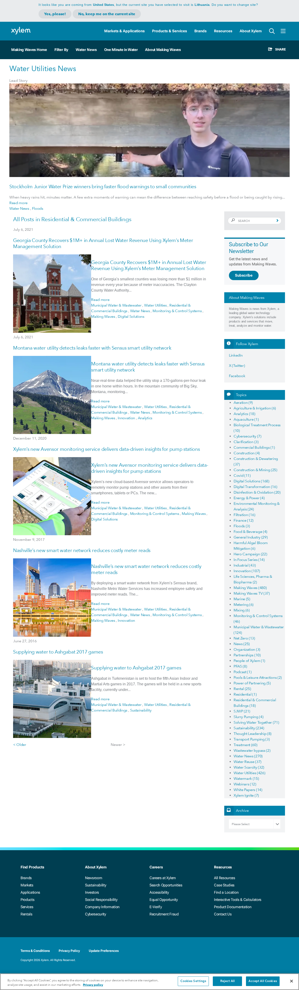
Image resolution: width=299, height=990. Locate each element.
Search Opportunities (166, 885)
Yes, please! (55, 14)
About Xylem (251, 31)
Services (27, 907)
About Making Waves (163, 49)
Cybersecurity (95, 914)
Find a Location (226, 892)
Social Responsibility (101, 899)
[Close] (291, 981)
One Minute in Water (121, 49)
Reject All (227, 981)
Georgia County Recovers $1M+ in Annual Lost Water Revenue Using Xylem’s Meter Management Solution (148, 265)
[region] (149, 981)
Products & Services (169, 31)
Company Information (102, 907)
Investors (92, 892)
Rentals (26, 914)
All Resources (224, 878)
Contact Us (223, 914)
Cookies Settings (193, 981)
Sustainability (95, 885)
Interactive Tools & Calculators (237, 899)
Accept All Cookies (263, 981)
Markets (27, 885)
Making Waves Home (29, 49)
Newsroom (93, 878)
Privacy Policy (69, 951)
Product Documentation (232, 907)
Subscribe (244, 275)
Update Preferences (104, 951)
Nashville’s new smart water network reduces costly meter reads (81, 550)
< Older (19, 744)
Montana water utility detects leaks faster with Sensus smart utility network (92, 348)
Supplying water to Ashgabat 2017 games (58, 652)
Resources (223, 31)
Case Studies (224, 885)
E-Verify (156, 907)
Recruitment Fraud (164, 914)
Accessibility (159, 892)
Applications (30, 892)
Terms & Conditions (35, 951)
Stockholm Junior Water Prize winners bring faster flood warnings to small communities (102, 186)
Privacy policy (93, 985)
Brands (200, 31)
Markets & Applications (124, 31)
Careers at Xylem (163, 878)
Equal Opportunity (164, 899)
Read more (18, 203)
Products (27, 899)
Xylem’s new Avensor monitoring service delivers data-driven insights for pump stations (106, 449)
